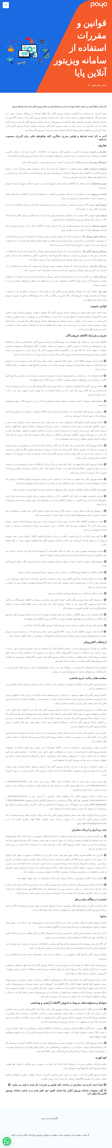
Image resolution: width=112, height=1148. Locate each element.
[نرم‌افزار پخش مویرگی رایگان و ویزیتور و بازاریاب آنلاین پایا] (99, 5)
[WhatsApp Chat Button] (7, 1141)
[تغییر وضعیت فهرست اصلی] (6, 5)
